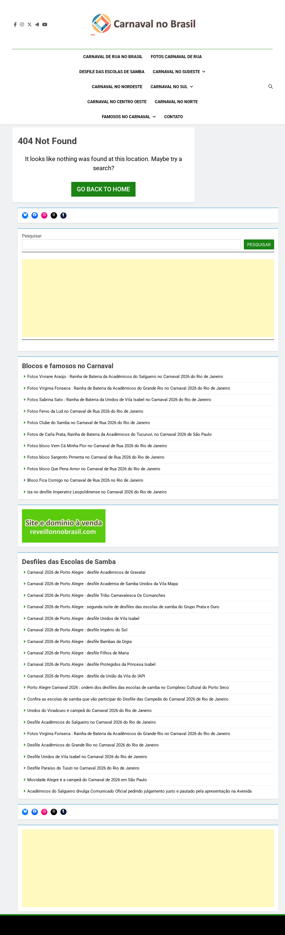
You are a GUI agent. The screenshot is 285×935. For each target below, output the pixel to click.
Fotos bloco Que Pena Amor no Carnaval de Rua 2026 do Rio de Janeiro (93, 468)
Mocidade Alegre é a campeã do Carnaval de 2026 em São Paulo (87, 779)
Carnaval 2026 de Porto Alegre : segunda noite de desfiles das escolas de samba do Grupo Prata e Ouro (123, 606)
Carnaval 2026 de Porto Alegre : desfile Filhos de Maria (78, 653)
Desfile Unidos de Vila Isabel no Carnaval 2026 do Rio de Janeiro (87, 756)
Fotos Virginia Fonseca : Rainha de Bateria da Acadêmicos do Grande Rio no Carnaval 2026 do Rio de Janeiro (128, 388)
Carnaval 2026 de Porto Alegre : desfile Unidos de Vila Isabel (83, 618)
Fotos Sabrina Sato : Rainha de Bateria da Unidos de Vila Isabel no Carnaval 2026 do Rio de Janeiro (119, 399)
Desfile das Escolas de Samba (111, 71)
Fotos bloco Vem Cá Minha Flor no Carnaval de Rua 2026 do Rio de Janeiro (97, 445)
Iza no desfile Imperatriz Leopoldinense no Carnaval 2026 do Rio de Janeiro (97, 491)
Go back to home (103, 189)
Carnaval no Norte (176, 101)
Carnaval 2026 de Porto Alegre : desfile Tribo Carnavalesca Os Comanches (96, 595)
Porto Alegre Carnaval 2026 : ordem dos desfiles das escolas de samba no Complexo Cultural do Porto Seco (128, 687)
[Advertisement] (148, 298)
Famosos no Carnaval (126, 116)
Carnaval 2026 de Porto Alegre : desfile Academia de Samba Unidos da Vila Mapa (102, 583)
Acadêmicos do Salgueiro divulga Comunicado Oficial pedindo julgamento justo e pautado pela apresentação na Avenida (139, 791)
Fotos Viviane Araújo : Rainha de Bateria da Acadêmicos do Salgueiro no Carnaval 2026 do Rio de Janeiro (125, 376)
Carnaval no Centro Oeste (116, 101)
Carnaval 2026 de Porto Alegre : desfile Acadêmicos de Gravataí (86, 572)
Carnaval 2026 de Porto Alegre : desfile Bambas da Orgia (79, 641)
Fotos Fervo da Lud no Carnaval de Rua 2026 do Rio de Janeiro (85, 411)
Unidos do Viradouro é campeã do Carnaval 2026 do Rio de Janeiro (89, 710)
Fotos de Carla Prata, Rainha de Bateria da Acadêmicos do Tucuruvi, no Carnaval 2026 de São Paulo (119, 434)
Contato (173, 116)
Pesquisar (31, 236)
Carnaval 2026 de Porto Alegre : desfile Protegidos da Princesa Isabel (91, 664)
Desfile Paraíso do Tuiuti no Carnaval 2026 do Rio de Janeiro (83, 768)
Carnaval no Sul (169, 86)
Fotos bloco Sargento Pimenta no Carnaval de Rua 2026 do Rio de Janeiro (95, 457)
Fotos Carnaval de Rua (176, 56)
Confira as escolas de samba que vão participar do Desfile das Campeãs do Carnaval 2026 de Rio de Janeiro (128, 699)
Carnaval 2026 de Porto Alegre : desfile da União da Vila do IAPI (86, 676)
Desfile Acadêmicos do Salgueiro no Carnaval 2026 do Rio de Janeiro (91, 722)
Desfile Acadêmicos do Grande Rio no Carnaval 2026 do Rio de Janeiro (93, 745)
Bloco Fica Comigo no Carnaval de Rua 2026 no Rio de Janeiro (85, 480)
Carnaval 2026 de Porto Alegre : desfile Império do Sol (77, 629)
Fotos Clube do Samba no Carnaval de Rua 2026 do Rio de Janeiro (88, 422)
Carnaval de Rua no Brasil (112, 56)
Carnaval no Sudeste (176, 71)
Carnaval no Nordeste (117, 86)
